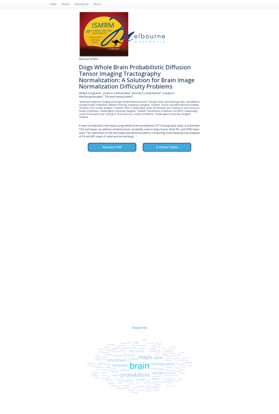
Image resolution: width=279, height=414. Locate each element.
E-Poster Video (167, 147)
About (97, 4)
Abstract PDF (112, 147)
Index (53, 4)
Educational (81, 4)
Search (65, 4)
